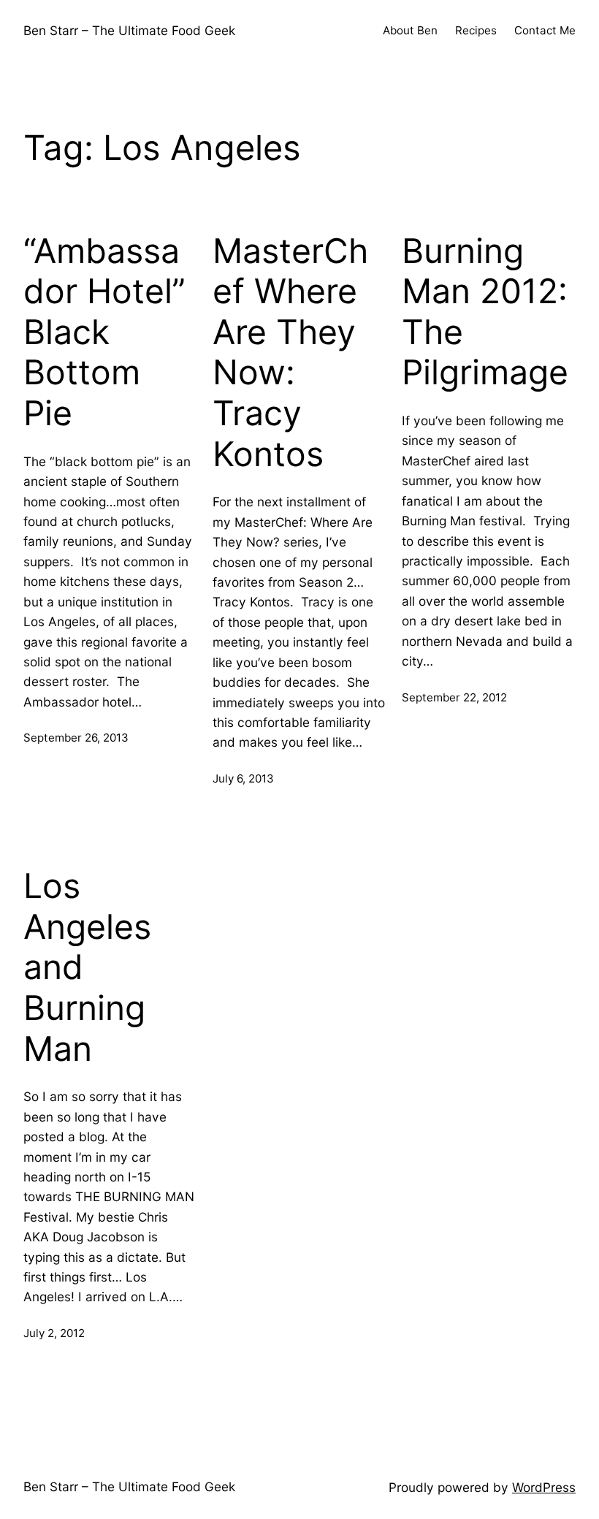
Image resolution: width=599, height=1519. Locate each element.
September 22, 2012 (454, 697)
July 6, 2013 (243, 778)
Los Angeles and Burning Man (87, 967)
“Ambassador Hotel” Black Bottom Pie (104, 332)
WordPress (544, 1487)
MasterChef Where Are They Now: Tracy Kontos (290, 352)
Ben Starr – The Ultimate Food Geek (129, 30)
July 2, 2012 (54, 1333)
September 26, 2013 (76, 738)
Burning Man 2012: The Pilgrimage (485, 312)
